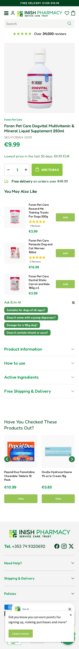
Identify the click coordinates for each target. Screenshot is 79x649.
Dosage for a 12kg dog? (22, 325)
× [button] (71, 614)
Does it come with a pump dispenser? (31, 317)
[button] (73, 13)
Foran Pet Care (13, 119)
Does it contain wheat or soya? (27, 332)
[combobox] (39, 23)
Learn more (20, 633)
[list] (39, 78)
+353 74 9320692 (24, 546)
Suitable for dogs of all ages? (26, 310)
